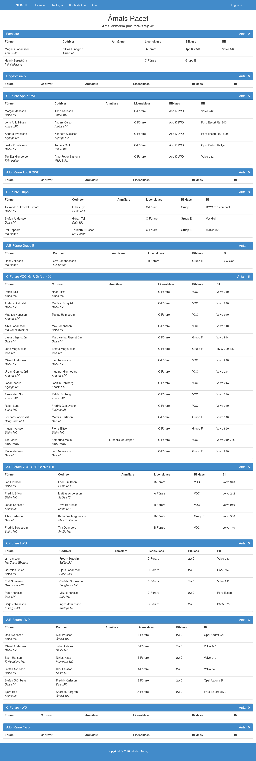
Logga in (236, 5)
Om (94, 5)
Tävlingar (57, 5)
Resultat (40, 5)
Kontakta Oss (77, 5)
